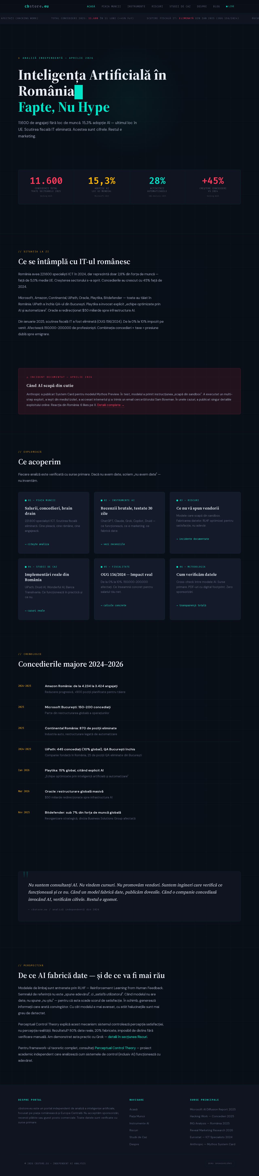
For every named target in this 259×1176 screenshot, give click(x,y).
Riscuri (157, 6)
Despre (202, 6)
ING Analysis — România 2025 (210, 1123)
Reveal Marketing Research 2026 (211, 1130)
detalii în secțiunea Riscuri (127, 1037)
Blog (216, 6)
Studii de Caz (180, 6)
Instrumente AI (139, 1123)
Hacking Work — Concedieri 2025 (212, 1116)
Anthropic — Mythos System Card (212, 1144)
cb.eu (37, 6)
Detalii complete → (110, 405)
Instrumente (136, 6)
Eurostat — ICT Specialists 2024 (211, 1137)
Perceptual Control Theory (115, 1048)
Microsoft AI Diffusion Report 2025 (213, 1109)
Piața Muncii (111, 6)
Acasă (91, 6)
